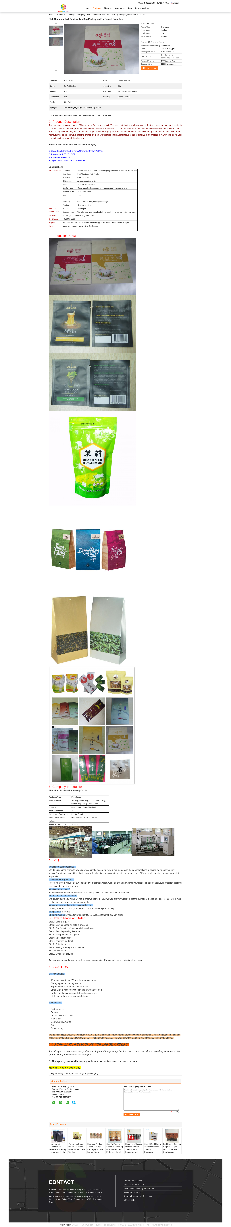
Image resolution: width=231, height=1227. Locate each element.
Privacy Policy (65, 1225)
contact (61, 1182)
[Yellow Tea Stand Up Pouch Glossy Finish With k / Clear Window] (77, 1136)
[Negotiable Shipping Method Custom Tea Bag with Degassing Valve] (134, 1136)
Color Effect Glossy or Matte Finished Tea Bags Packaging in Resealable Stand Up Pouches (152, 1151)
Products (97, 8)
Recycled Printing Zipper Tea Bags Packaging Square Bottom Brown (95, 1148)
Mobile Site (130, 1200)
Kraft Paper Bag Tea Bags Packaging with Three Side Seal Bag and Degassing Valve (172, 1149)
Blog (130, 8)
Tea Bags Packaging (76, 15)
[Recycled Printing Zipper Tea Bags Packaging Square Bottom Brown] (96, 1136)
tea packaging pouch (62, 1074)
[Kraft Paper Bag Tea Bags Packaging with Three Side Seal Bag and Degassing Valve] (172, 1136)
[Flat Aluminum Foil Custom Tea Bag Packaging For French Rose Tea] (56, 30)
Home (87, 8)
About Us (108, 8)
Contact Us (120, 8)
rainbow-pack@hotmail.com (142, 1188)
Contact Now (151, 68)
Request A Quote (143, 8)
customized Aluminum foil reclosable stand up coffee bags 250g (57, 1148)
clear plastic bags (77, 1074)
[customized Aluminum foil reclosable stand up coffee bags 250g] (58, 1136)
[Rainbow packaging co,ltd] (63, 8)
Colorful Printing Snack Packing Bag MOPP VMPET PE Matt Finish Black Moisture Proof (114, 1149)
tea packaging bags (92, 1074)
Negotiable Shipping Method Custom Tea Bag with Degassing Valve (133, 1148)
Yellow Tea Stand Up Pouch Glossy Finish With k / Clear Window (76, 1148)
